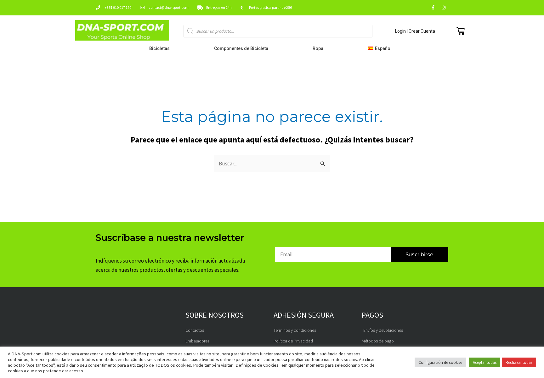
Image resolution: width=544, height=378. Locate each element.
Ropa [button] (318, 48)
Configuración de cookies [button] (440, 362)
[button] (381, 48)
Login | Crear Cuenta (415, 31)
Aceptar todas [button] (484, 362)
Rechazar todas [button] (519, 362)
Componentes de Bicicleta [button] (241, 48)
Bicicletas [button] (159, 48)
